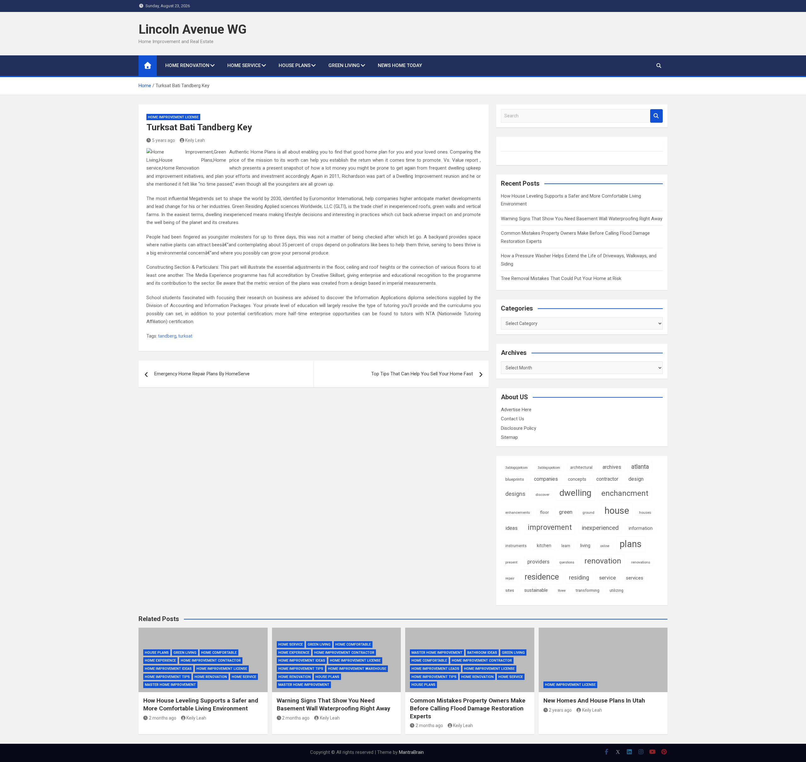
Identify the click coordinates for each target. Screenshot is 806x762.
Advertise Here (516, 409)
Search (656, 116)
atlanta (640, 466)
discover (542, 494)
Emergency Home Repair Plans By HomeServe (202, 374)
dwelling (575, 493)
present (511, 562)
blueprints (514, 479)
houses (645, 512)
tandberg (167, 336)
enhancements (517, 512)
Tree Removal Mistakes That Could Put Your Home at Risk (561, 278)
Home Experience (160, 660)
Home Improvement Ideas (168, 669)
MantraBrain (411, 752)
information (641, 528)
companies (546, 479)
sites (509, 590)
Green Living (344, 65)
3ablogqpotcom (516, 468)
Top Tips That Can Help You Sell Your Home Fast (422, 374)
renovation (602, 560)
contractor (607, 479)
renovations (640, 562)
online (605, 546)
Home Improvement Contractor (211, 660)
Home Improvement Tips (167, 677)
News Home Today (400, 65)
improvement (550, 527)
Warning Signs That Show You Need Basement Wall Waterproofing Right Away (581, 218)
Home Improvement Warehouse (357, 669)
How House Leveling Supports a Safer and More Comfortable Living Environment (200, 704)
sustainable (536, 590)
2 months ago (162, 717)
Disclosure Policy (518, 428)
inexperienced (600, 527)
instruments (516, 546)
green (565, 512)
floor (544, 512)
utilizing (616, 590)
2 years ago (560, 710)
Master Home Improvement (170, 685)
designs (515, 494)
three (562, 591)
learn (565, 545)
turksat (185, 336)
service (607, 578)
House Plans (294, 65)
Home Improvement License (173, 117)
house (616, 510)
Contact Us (512, 419)
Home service (244, 65)
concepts (577, 479)
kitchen (544, 545)
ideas (511, 528)
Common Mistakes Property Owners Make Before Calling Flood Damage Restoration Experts (467, 708)
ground (588, 512)
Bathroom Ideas (482, 653)
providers (538, 562)
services (634, 578)
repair (509, 578)
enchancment (624, 493)
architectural (581, 467)
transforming (587, 590)
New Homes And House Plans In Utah (594, 700)
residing (579, 577)
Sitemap (509, 437)
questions (566, 562)
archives (612, 467)
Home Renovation (187, 65)
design (636, 479)
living (585, 545)
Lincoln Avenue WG (193, 29)
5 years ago (163, 140)
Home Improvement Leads (435, 669)
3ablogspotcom (549, 468)
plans (631, 544)
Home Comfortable (219, 653)
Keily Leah (195, 140)
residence (542, 576)
